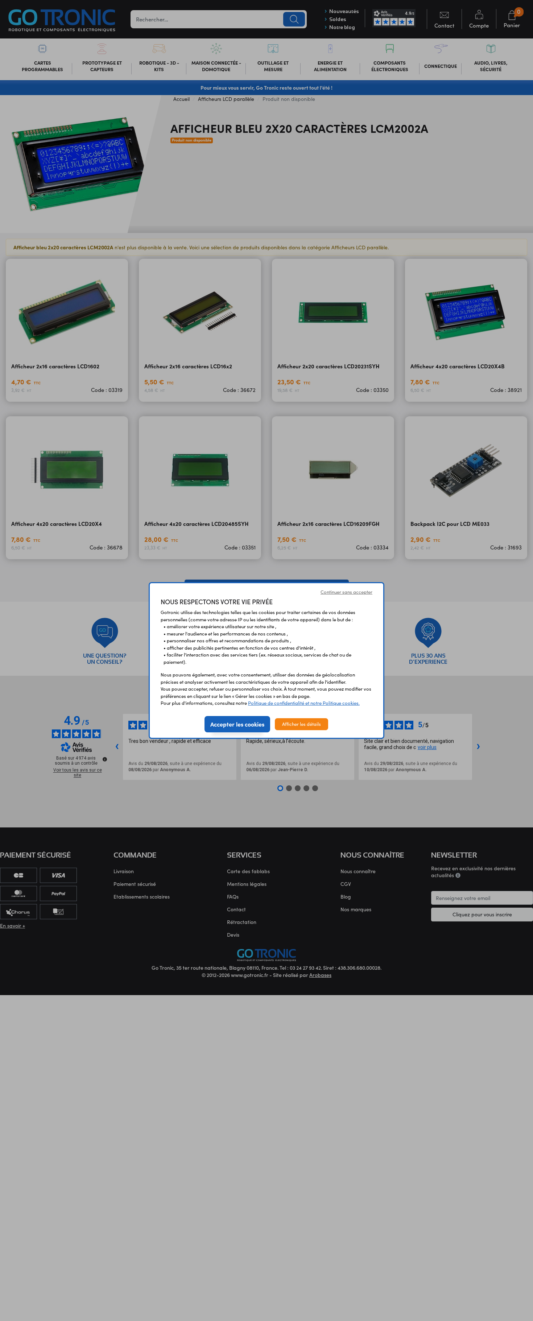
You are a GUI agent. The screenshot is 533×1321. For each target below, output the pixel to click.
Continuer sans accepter (346, 592)
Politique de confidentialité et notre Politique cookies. (304, 703)
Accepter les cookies (237, 724)
